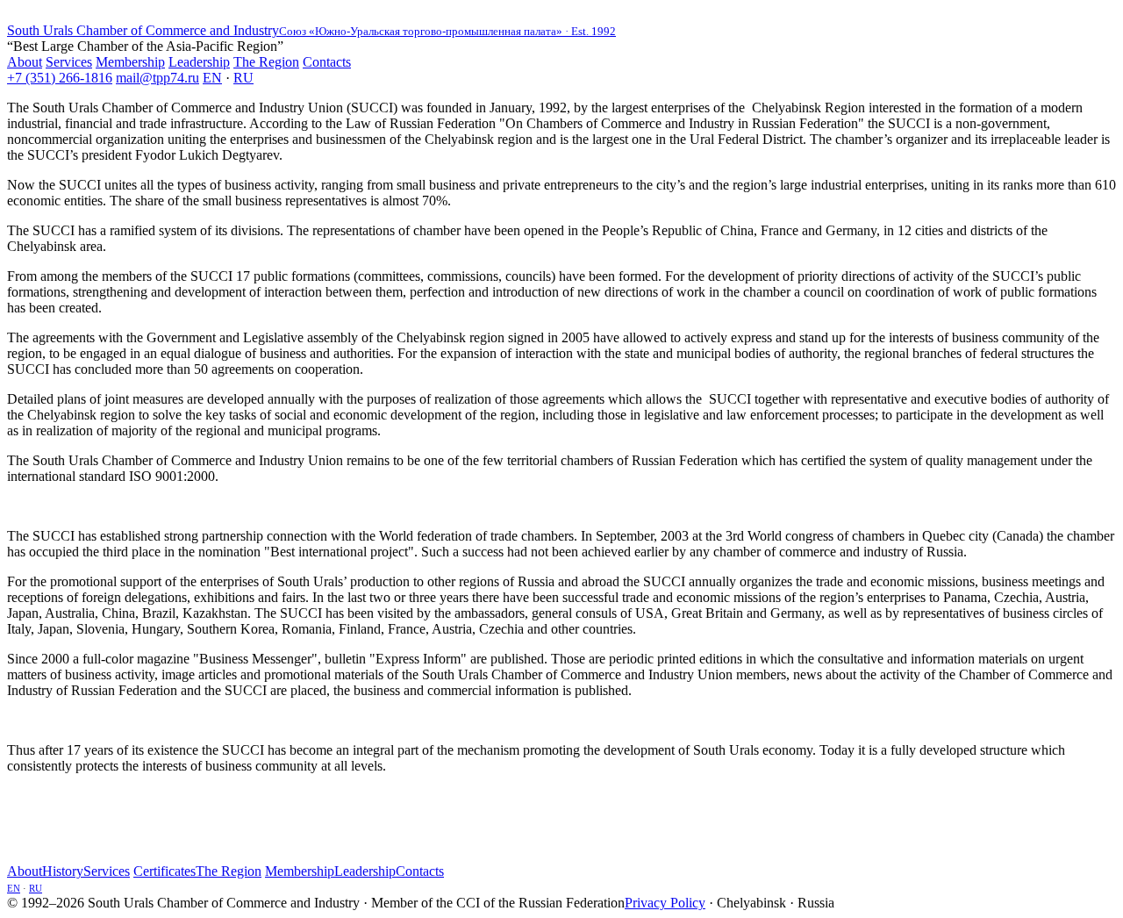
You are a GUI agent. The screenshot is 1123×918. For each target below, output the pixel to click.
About (24, 61)
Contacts (327, 61)
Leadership (199, 61)
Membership (130, 61)
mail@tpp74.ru (157, 77)
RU (243, 77)
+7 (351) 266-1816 (59, 77)
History (62, 871)
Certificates (164, 871)
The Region (266, 61)
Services (69, 61)
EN (212, 77)
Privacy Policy (665, 902)
